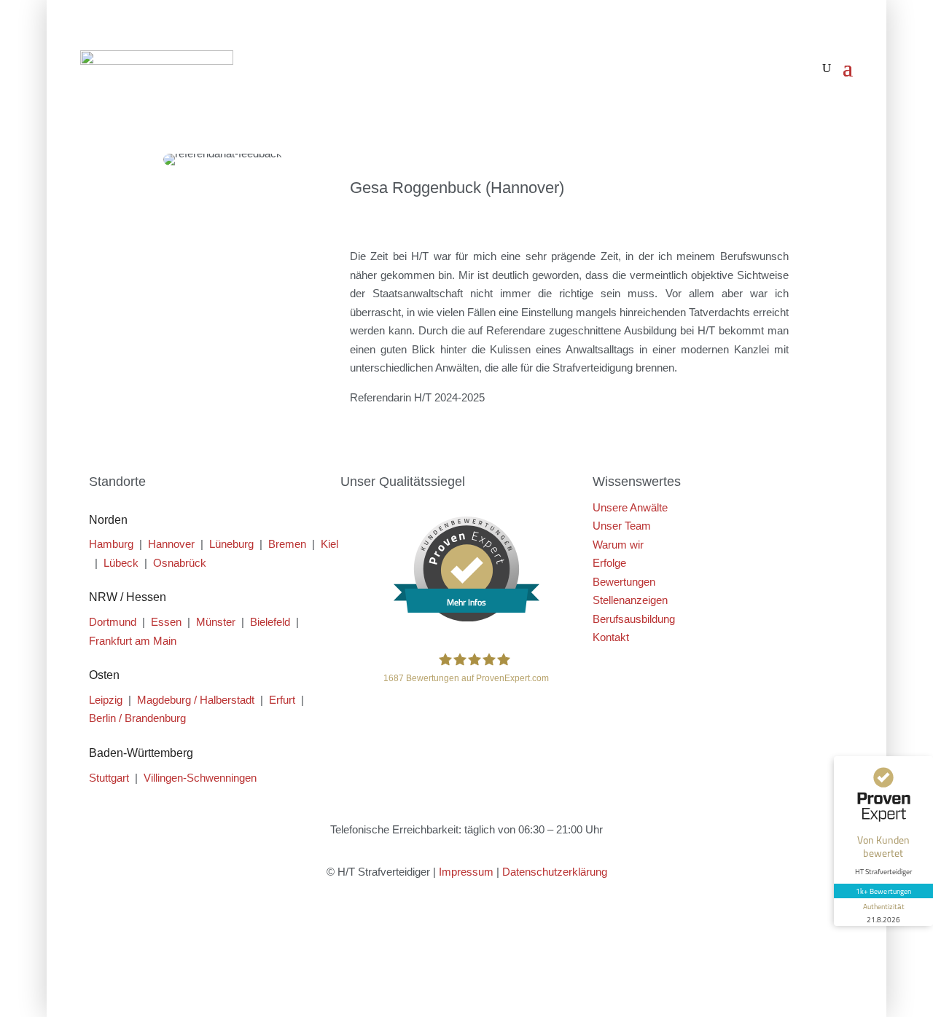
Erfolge (609, 563)
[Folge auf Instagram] (437, 926)
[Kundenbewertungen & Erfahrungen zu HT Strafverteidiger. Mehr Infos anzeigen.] (466, 617)
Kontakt (611, 637)
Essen (166, 622)
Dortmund (112, 622)
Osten (104, 675)
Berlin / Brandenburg (137, 718)
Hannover (171, 544)
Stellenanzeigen (630, 600)
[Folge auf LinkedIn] (495, 926)
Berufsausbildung (634, 619)
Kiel (329, 544)
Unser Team (622, 525)
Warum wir (618, 544)
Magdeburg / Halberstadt (195, 700)
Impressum (466, 871)
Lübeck (121, 563)
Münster (215, 622)
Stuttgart (109, 777)
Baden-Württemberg (141, 753)
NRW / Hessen (127, 597)
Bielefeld (270, 622)
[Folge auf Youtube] (466, 926)
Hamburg (111, 544)
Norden (108, 520)
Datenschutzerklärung (554, 871)
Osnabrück (179, 563)
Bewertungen (624, 582)
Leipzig (105, 700)
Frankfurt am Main (132, 641)
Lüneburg (231, 544)
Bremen (287, 544)
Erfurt (282, 700)
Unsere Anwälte (630, 507)
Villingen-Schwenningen (200, 777)
